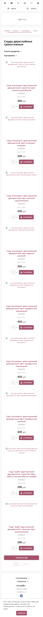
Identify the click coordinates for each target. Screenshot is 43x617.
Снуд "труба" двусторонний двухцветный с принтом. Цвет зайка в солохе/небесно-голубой (21, 474)
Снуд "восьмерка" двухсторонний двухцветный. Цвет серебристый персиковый (21, 363)
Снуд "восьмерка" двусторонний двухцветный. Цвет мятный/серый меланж (22, 198)
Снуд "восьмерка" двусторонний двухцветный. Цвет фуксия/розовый (22, 253)
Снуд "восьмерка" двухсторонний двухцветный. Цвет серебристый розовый (21, 418)
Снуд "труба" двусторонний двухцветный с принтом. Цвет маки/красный (21, 529)
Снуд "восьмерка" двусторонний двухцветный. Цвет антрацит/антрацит (22, 143)
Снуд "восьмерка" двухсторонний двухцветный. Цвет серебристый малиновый (21, 308)
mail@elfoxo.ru (21, 592)
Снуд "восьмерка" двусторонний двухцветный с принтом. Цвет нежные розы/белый (22, 87)
